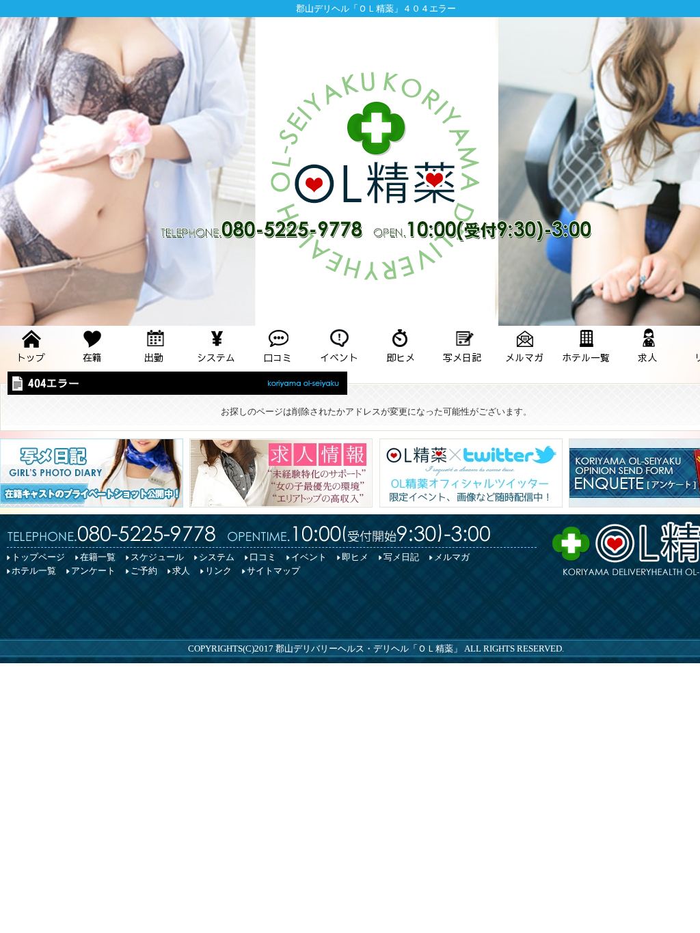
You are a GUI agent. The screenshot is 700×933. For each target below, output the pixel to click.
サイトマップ (273, 571)
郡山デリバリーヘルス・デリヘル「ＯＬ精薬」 (368, 648)
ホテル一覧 (34, 571)
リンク (218, 571)
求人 (181, 571)
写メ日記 (401, 557)
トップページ (38, 557)
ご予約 (144, 571)
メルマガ (452, 557)
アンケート (93, 571)
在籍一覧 (98, 557)
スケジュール (157, 557)
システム (216, 557)
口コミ (263, 557)
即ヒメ (355, 557)
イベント (309, 557)
